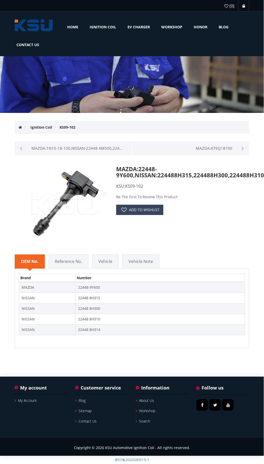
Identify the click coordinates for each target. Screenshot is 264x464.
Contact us (88, 421)
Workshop (147, 410)
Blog (82, 400)
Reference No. (68, 261)
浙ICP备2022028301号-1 (132, 460)
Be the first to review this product (146, 196)
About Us (146, 400)
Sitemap (85, 410)
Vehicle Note (141, 261)
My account (27, 400)
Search (144, 421)
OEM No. (30, 261)
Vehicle (105, 261)
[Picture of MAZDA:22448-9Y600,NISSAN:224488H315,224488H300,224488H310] (67, 202)
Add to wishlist (144, 209)
